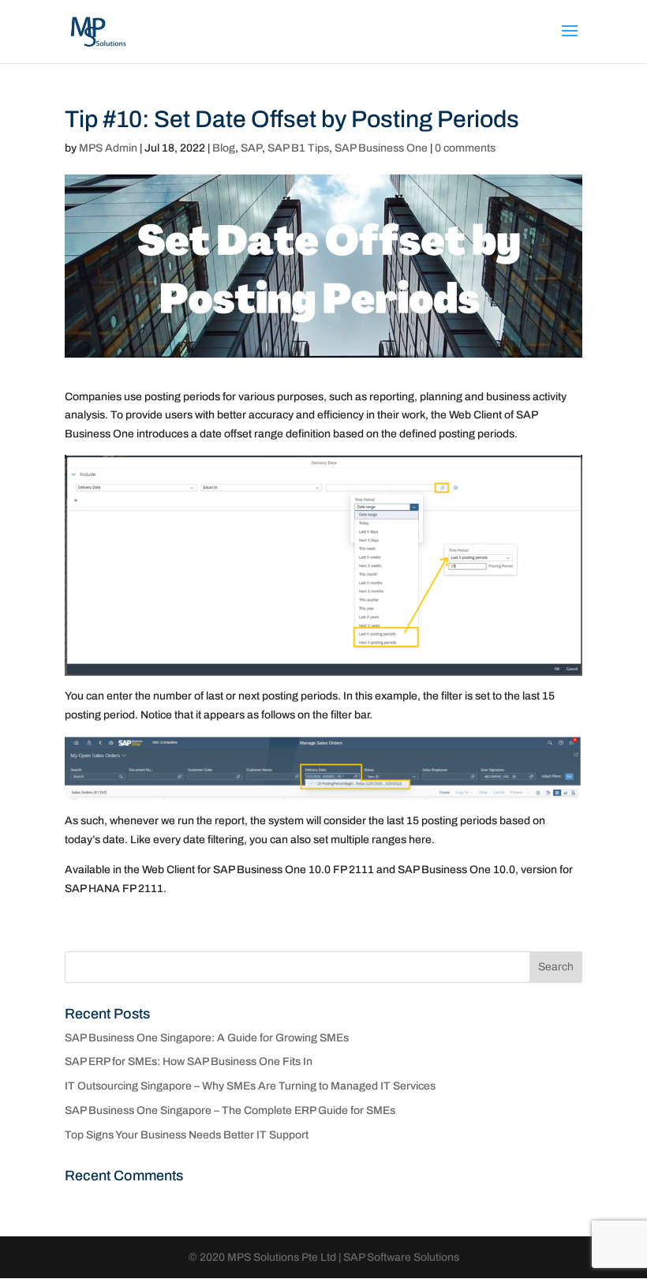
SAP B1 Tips (298, 148)
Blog (223, 148)
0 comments (465, 148)
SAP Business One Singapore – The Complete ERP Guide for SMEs (230, 1110)
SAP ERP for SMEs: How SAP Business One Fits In (188, 1061)
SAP (251, 148)
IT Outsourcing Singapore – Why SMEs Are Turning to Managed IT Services (250, 1086)
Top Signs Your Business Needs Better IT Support (187, 1135)
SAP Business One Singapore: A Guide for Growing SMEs (207, 1038)
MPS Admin (108, 148)
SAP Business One (381, 148)
